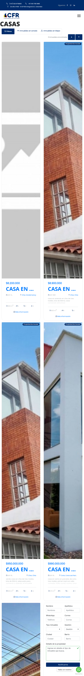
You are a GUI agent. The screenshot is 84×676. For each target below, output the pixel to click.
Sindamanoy (31, 295)
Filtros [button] (9, 31)
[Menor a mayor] (71, 37)
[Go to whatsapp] (78, 669)
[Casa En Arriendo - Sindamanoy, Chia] (21, 160)
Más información (21, 312)
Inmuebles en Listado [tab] (28, 31)
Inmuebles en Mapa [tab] (51, 31)
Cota (63, 575)
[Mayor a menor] (78, 37)
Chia (23, 295)
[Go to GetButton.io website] (78, 673)
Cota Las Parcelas (73, 575)
